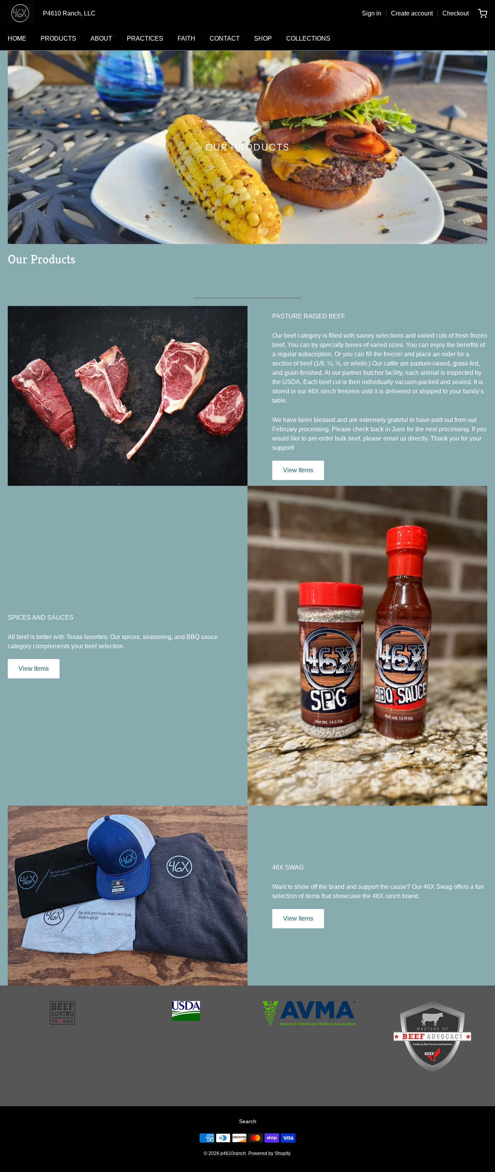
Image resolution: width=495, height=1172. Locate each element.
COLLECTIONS (308, 38)
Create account (412, 13)
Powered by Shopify (269, 1153)
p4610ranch (233, 1153)
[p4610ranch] (21, 13)
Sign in (371, 13)
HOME (17, 38)
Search (247, 1121)
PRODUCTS (58, 38)
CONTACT (225, 38)
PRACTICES (145, 38)
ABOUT (101, 38)
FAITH (186, 38)
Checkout (455, 13)
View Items (298, 470)
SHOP (263, 38)
